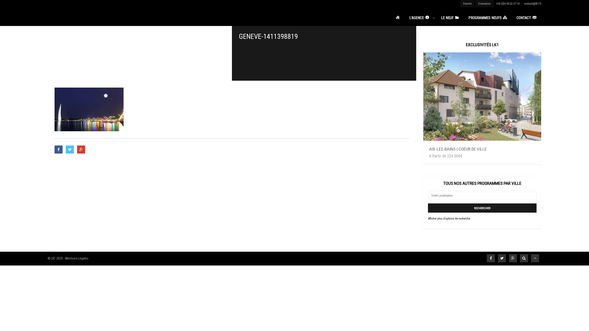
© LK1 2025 (55, 258)
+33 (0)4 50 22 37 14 (508, 3)
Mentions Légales (76, 258)
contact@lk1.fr (532, 3)
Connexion (484, 3)
